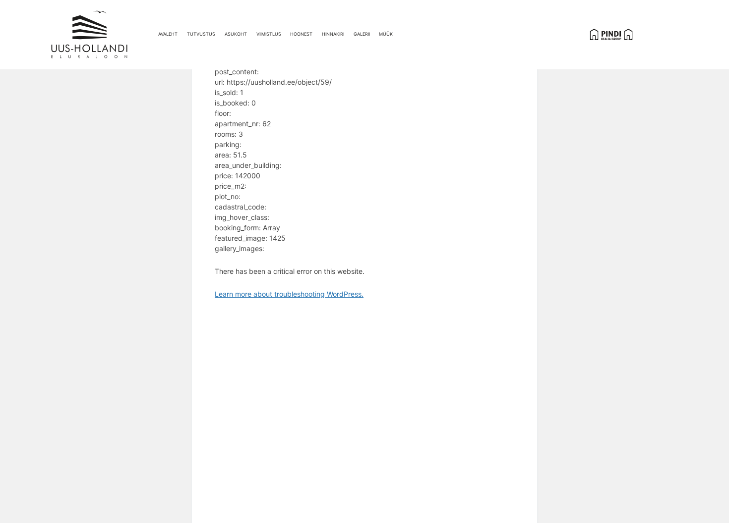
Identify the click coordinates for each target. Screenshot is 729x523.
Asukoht (236, 34)
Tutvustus (201, 34)
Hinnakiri (333, 34)
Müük (386, 34)
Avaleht (168, 34)
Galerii (362, 34)
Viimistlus (268, 34)
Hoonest (301, 34)
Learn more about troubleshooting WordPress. (289, 294)
